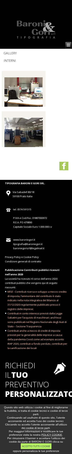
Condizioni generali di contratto (23, 261)
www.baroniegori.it (24, 239)
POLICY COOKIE (51, 434)
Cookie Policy (31, 257)
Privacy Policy (13, 257)
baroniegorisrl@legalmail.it (28, 248)
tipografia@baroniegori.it (27, 244)
